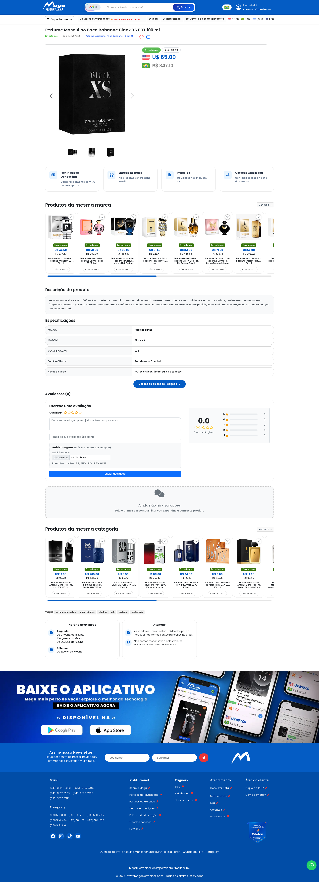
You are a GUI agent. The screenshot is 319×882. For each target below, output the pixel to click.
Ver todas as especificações (158, 384)
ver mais (264, 205)
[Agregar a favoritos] (141, 37)
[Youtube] (79, 838)
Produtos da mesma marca (78, 205)
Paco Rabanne (115, 36)
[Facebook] (54, 838)
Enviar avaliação (115, 474)
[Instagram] (62, 838)
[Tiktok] (70, 838)
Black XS (129, 36)
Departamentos (61, 19)
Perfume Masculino (96, 36)
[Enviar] (203, 757)
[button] (51, 96)
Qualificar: (55, 412)
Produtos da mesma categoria (81, 529)
